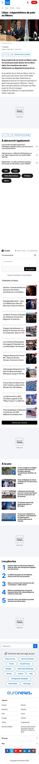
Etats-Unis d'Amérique (26, 669)
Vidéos (4, 722)
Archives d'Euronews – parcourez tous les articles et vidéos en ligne (28, 729)
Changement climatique (19, 679)
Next (3, 714)
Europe (4, 705)
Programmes (25, 722)
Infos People (12, 684)
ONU (5, 171)
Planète (23, 709)
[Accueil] (2, 8)
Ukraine (9, 674)
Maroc (18, 8)
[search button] (35, 646)
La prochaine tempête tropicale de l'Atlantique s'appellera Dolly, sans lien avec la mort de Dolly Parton (17, 146)
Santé (23, 714)
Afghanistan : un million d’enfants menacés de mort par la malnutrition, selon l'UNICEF (16, 163)
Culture (20, 674)
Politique (27, 176)
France (11, 664)
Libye (15, 171)
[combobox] (19, 646)
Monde (12, 8)
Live (34, 2)
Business (5, 709)
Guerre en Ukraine (27, 659)
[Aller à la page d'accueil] (7, 2)
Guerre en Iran (10, 659)
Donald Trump (25, 664)
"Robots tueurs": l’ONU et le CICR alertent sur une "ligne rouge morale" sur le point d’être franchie (17, 155)
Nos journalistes (7, 726)
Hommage (27, 684)
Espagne (8, 669)
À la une (6, 463)
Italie (31, 674)
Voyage (4, 718)
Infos (6, 8)
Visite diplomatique (11, 176)
